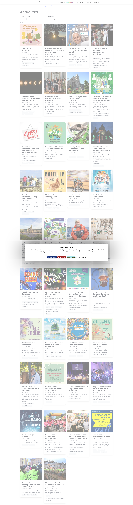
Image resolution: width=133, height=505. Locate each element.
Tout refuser (61, 257)
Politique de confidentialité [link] (81, 257)
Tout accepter (52, 257)
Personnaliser (71, 257)
